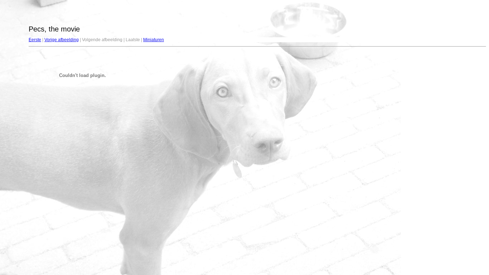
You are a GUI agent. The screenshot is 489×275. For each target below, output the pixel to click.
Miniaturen (153, 39)
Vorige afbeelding (61, 39)
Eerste (35, 39)
